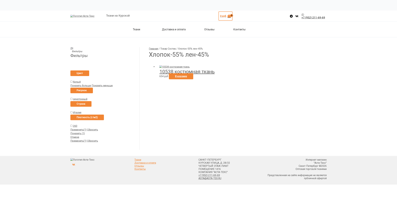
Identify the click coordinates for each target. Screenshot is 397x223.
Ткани (136, 29)
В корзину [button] (181, 76)
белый (77, 81)
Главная (153, 48)
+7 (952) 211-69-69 (209, 175)
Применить (78, 129)
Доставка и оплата (174, 29)
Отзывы (209, 29)
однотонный (80, 99)
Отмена (74, 137)
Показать (77, 133)
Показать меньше (102, 85)
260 (75, 126)
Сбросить (92, 129)
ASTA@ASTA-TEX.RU (209, 178)
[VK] (296, 16)
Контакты (239, 29)
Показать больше (80, 85)
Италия (77, 112)
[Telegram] (291, 16)
